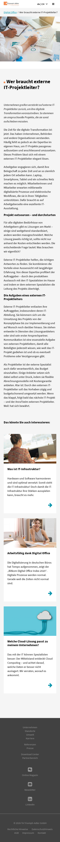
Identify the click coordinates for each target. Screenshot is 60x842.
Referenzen (30, 744)
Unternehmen (30, 727)
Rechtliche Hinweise (17, 829)
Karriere (30, 738)
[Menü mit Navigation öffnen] (53, 4)
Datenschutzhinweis (42, 829)
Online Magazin (30, 775)
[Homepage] (11, 4)
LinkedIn (30, 804)
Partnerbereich (30, 757)
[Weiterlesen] (50, 506)
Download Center (30, 754)
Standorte (30, 730)
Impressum (28, 832)
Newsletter (30, 789)
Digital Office (10, 12)
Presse (30, 748)
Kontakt (42, 832)
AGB (16, 832)
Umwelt (30, 734)
